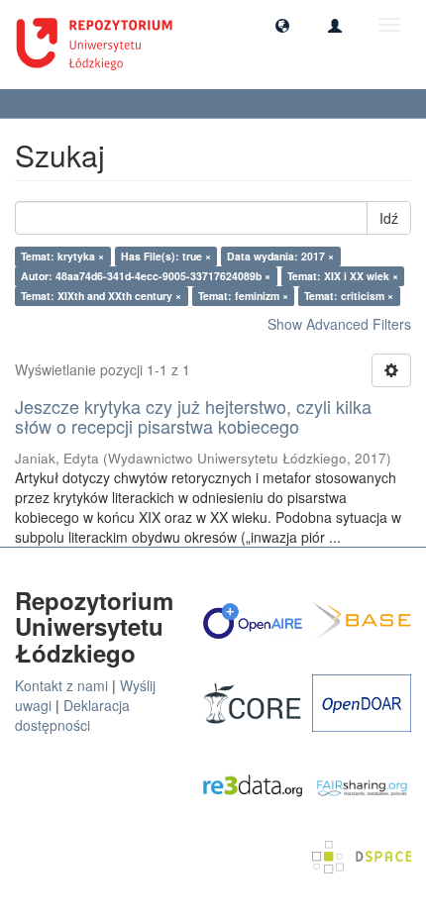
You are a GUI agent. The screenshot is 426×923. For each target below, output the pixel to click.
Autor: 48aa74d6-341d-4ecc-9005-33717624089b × (145, 275)
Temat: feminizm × (243, 295)
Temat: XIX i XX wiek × (342, 275)
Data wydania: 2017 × (280, 256)
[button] (282, 25)
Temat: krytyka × (62, 256)
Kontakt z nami (61, 685)
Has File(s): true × (166, 256)
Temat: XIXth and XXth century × (101, 295)
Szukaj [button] (49, 103)
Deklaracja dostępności (72, 715)
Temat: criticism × (348, 295)
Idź (388, 218)
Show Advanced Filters (339, 324)
